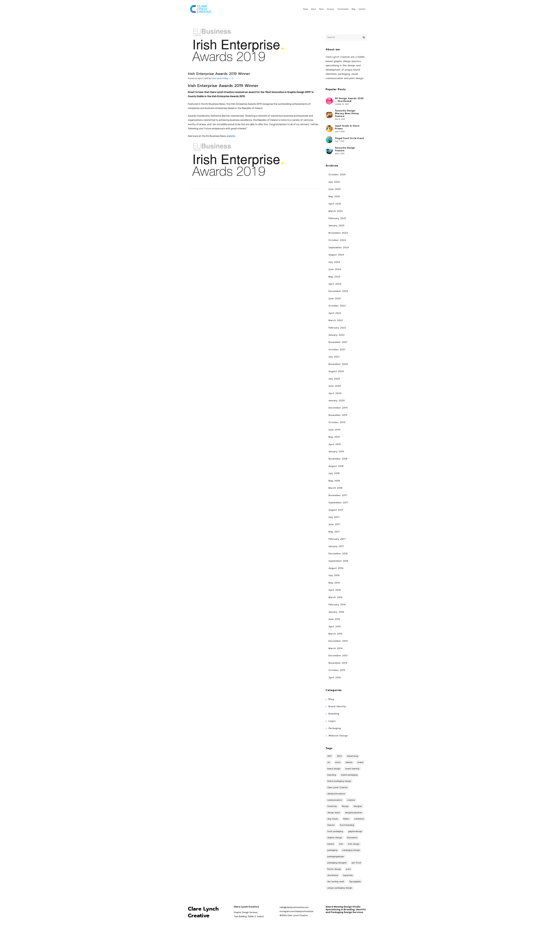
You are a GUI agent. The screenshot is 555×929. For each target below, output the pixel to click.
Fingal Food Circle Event (349, 138)
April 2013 (335, 677)
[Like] (232, 78)
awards (349, 762)
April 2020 (335, 393)
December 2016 (338, 553)
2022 (339, 756)
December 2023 (338, 291)
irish (341, 844)
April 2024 (335, 284)
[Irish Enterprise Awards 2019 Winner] (239, 47)
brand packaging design (339, 781)
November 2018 (338, 458)
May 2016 (334, 582)
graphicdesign (355, 831)
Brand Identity (337, 706)
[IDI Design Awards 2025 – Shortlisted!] (329, 101)
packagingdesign (335, 856)
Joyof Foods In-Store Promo (347, 127)
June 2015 (334, 619)
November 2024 (338, 233)
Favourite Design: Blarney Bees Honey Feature (347, 113)
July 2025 (334, 182)
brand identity (352, 768)
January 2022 (337, 335)
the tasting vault (335, 881)
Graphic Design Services (246, 912)
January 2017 (336, 546)
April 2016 (335, 590)
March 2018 (335, 488)
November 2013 (338, 663)
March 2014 (336, 648)
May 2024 (334, 276)
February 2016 (337, 604)
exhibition (359, 818)
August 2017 (336, 510)
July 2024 (334, 262)
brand (360, 762)
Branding (334, 713)
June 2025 (335, 189)
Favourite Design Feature (345, 149)
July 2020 (334, 378)
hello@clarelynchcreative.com (294, 907)
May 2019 (334, 437)
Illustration (352, 837)
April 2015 (335, 626)
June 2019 (334, 429)
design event (333, 812)
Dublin (346, 818)
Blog (226, 78)
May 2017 (334, 531)
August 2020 (336, 371)
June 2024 (335, 269)
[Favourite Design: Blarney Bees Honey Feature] (329, 114)
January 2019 (336, 451)
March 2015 (335, 633)
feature (331, 825)
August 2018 (336, 466)
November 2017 (338, 495)
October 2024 (337, 240)
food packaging (335, 831)
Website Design (338, 735)
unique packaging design (339, 888)
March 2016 (336, 597)
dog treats (332, 818)
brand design (334, 768)
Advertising (352, 756)
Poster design (334, 869)
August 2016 (336, 568)
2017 (329, 756)
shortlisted (332, 875)
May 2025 (334, 196)
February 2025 (337, 218)
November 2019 (338, 415)
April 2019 (335, 444)
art (328, 762)
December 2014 (338, 641)
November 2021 (338, 342)
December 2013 (338, 655)
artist (338, 762)
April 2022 (335, 313)
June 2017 (334, 524)
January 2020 (337, 400)
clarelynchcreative (336, 793)
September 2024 (339, 247)
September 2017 (338, 502)
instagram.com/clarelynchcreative (296, 911)
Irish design (353, 844)
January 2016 (336, 612)
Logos (332, 721)
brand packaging (349, 775)
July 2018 (334, 473)
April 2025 (335, 203)
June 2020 (335, 386)
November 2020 (338, 364)
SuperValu (348, 875)
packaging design (351, 850)
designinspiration (353, 812)
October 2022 (337, 305)
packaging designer (337, 862)
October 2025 (337, 174)
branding (331, 775)
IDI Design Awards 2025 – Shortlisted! (349, 100)
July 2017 (334, 517)
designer (358, 806)
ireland (330, 844)
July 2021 (334, 356)
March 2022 (336, 320)
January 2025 (336, 225)
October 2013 (337, 670)
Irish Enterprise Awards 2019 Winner (219, 73)
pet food (356, 862)
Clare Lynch (216, 78)
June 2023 (335, 298)
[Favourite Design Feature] (329, 150)
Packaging (335, 728)
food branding (347, 825)
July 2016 (334, 575)
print (348, 869)
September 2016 (338, 561)
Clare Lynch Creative (337, 787)
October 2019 (337, 422)
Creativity (332, 806)
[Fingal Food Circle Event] (329, 139)
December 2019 (338, 407)
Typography (355, 881)
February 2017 (337, 539)
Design (345, 806)
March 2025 (336, 211)
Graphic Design (334, 837)
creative (351, 800)
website (231, 136)
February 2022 (337, 327)
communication (334, 800)
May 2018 (334, 480)
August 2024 (336, 254)
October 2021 (337, 349)
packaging (332, 850)
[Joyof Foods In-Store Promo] (329, 128)
